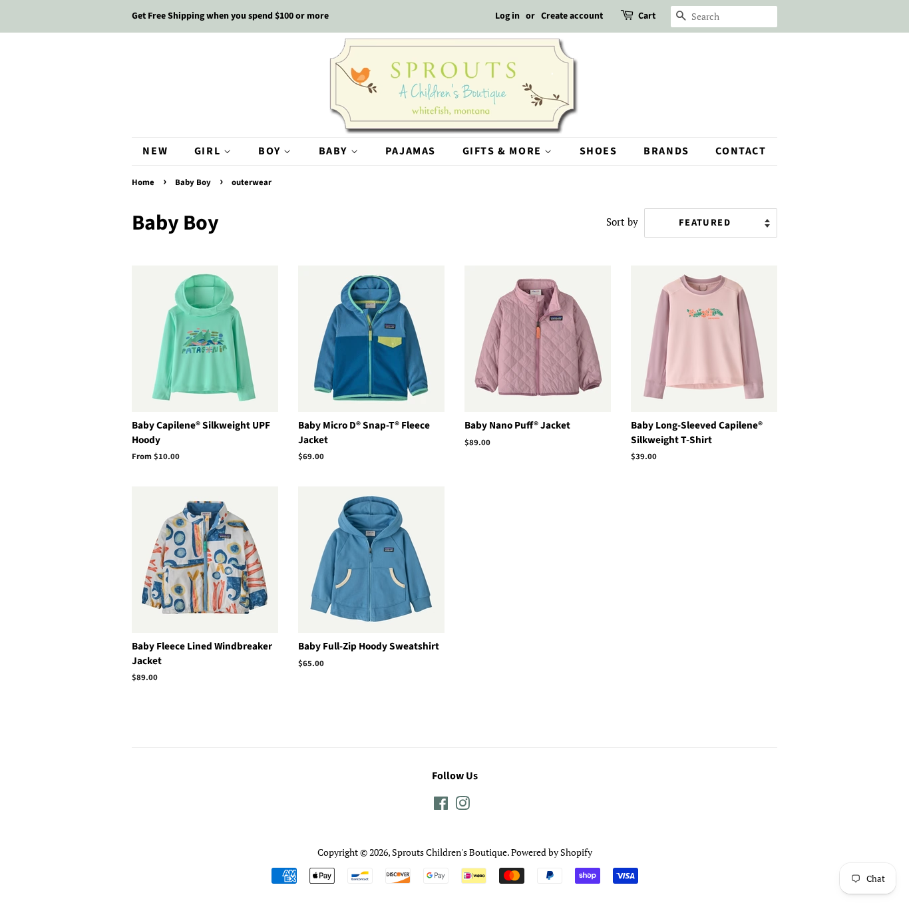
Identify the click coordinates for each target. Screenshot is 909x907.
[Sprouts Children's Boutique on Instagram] (462, 805)
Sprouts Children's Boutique (449, 852)
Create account (572, 16)
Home (143, 182)
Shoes (599, 151)
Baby (335, 151)
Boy (270, 151)
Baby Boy (193, 182)
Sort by (622, 221)
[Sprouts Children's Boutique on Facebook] (441, 805)
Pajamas (410, 151)
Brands (666, 151)
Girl (209, 151)
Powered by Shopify (551, 852)
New (155, 151)
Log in (507, 16)
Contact (740, 151)
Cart (646, 16)
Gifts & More (503, 151)
